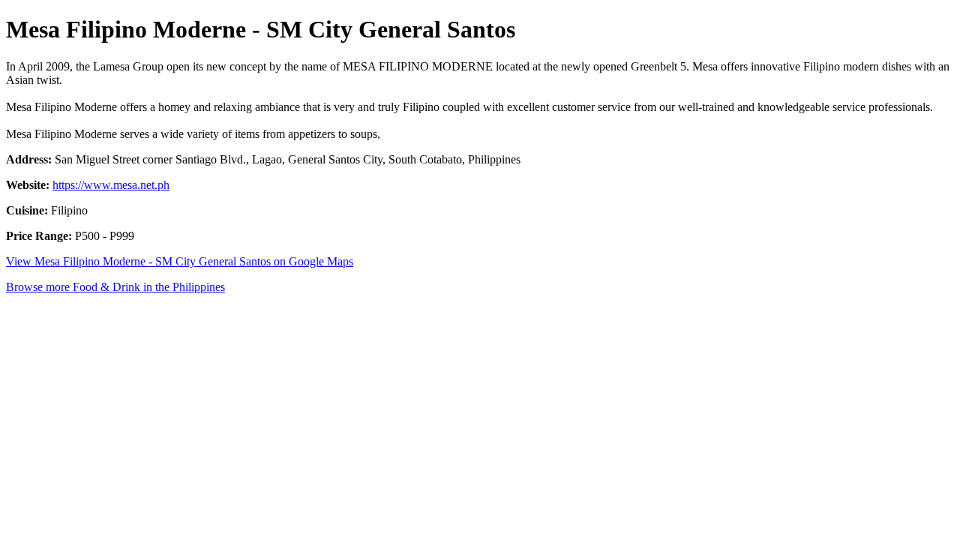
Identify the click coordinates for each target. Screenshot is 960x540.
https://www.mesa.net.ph (111, 184)
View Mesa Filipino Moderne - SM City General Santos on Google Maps (179, 261)
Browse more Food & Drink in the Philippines (115, 286)
